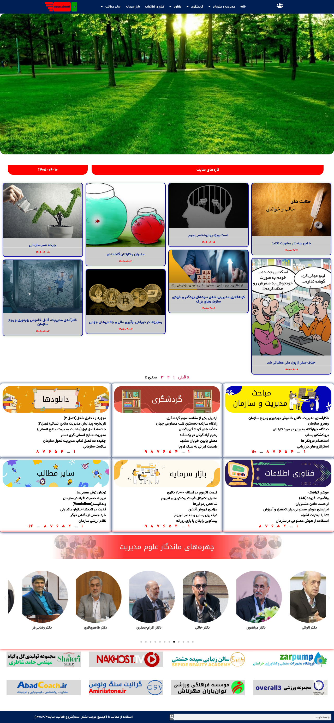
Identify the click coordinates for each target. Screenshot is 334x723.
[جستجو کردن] (172, 717)
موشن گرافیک (318, 493)
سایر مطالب (113, 6)
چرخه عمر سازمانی (42, 245)
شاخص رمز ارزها (205, 504)
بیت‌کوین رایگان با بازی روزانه (196, 521)
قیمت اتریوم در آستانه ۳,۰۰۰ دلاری (192, 493)
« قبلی (183, 377)
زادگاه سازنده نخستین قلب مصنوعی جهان (186, 424)
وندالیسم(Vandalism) (89, 504)
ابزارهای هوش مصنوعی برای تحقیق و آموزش (296, 510)
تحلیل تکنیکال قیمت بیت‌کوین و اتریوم (189, 498)
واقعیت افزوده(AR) (314, 498)
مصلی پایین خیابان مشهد (198, 441)
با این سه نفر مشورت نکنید (291, 243)
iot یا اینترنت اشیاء (315, 515)
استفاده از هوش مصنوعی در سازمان (302, 521)
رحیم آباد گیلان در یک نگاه (198, 435)
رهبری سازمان (318, 424)
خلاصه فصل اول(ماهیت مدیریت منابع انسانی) (71, 429)
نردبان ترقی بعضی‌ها (91, 493)
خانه (243, 6)
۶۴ (31, 526)
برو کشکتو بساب (317, 435)
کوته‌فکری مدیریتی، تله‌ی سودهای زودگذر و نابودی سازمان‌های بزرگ (208, 299)
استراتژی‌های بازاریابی (313, 447)
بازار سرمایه (133, 6)
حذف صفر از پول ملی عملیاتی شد (291, 363)
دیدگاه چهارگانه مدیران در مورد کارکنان (301, 429)
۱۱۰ (254, 452)
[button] (328, 598)
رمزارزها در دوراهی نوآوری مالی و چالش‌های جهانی (125, 322)
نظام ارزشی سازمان (92, 521)
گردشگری (197, 6)
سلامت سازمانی (94, 447)
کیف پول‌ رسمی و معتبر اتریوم (195, 515)
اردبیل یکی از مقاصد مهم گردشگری (191, 418)
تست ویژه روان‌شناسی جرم (208, 235)
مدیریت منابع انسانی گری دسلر (83, 435)
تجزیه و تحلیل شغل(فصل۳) (85, 418)
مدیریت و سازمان (224, 6)
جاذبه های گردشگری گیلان (198, 429)
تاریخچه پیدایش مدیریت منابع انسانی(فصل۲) (72, 424)
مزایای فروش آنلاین (202, 510)
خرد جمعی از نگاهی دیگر (88, 515)
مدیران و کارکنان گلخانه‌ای (126, 254)
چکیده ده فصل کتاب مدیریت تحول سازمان (74, 441)
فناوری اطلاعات (154, 6)
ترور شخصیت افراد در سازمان (84, 498)
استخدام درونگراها (315, 441)
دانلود (177, 6)
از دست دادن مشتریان (312, 504)
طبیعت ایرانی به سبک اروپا (197, 447)
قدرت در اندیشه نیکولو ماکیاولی (83, 510)
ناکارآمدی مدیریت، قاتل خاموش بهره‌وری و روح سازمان (42, 322)
